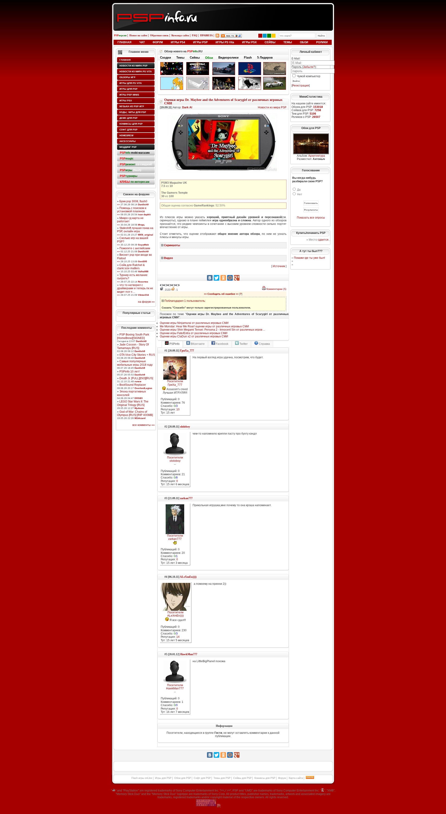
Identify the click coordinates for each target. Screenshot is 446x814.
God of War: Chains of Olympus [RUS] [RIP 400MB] (135, 413)
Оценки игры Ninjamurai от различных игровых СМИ (194, 323)
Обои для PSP (182, 778)
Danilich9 (143, 204)
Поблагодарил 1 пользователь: (185, 300)
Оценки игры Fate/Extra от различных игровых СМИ (193, 333)
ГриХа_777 (187, 350)
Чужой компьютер (308, 76)
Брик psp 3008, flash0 (133, 201)
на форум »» (146, 301)
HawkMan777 (188, 654)
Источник (279, 266)
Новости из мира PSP (133, 65)
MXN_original (145, 234)
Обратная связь (159, 35)
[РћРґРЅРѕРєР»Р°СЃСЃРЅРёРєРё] (223, 278)
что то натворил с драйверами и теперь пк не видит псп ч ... (135, 288)
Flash (248, 57)
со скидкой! (136, 164)
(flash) (130, 170)
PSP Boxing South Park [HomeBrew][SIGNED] (133, 336)
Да (299, 189)
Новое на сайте (138, 35)
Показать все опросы (311, 217)
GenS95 (142, 261)
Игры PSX (125, 100)
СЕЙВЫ (270, 42)
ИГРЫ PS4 (178, 42)
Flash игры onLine (141, 778)
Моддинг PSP (128, 147)
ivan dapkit (144, 214)
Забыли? (309, 67)
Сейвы (195, 57)
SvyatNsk (143, 244)
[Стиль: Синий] (265, 36)
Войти (296, 81)
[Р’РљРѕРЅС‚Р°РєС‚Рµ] (210, 278)
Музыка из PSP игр (131, 106)
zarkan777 (186, 498)
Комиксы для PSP (131, 124)
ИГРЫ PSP (200, 42)
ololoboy (185, 426)
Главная (125, 60)
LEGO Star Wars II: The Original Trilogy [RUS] (132, 403)
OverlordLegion (143, 388)
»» (118, 204)
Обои (209, 58)
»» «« (221, 293)
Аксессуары (127, 141)
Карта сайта (296, 778)
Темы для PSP (221, 778)
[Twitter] (216, 278)
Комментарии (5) (276, 289)
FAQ (194, 35)
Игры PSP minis (129, 94)
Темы (180, 57)
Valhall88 (143, 271)
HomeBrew (126, 135)
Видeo (168, 258)
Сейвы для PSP (242, 778)
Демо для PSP (128, 118)
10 (178, 409)
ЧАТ (142, 42)
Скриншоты (172, 245)
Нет (299, 194)
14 (178, 636)
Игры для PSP (128, 89)
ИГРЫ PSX (249, 42)
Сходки (165, 57)
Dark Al (187, 107)
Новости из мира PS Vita (135, 71)
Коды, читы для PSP (132, 112)
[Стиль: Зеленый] (269, 36)
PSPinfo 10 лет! (129, 371)
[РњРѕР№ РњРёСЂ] (230, 278)
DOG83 (138, 398)
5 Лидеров (265, 57)
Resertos (143, 281)
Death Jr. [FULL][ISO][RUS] (136, 378)
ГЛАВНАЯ (124, 42)
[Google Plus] (236, 278)
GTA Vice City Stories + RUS (137, 354)
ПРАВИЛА (206, 35)
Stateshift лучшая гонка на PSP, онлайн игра (135, 229)
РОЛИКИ (322, 42)
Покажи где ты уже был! (309, 257)
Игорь (141, 224)
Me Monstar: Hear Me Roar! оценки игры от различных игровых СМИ (204, 326)
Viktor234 (143, 295)
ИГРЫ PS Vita (225, 42)
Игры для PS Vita (130, 83)
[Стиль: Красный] (260, 36)
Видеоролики (228, 57)
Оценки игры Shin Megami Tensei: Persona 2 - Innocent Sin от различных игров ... (212, 329)
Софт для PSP (128, 129)
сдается (323, 239)
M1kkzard (139, 418)
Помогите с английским (134, 248)
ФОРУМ (158, 42)
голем (137, 381)
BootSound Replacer (132, 384)
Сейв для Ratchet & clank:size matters (131, 266)
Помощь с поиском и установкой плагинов (131, 209)
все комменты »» (143, 425)
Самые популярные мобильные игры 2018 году (135, 363)
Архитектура (316, 155)
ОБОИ (304, 42)
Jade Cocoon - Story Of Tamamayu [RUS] (133, 346)
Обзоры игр (127, 77)
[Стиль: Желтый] (273, 36)
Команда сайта (180, 35)
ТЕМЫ (287, 42)
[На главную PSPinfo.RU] (223, 7)
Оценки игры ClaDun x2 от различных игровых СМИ (194, 336)
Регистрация (300, 85)
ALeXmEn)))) (188, 576)
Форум (282, 778)
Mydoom (139, 408)
